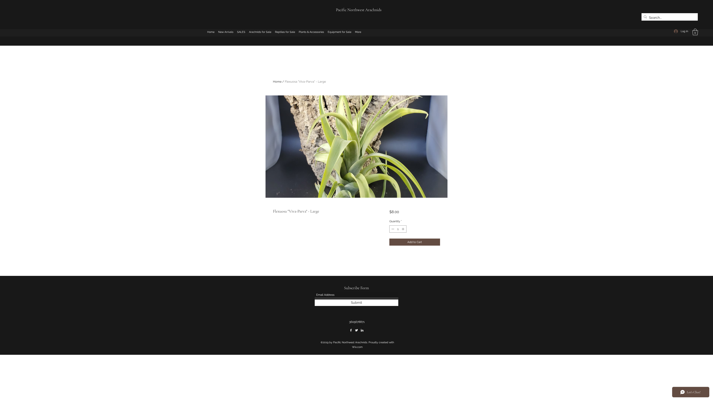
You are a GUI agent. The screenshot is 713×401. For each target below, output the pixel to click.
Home (277, 81)
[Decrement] (392, 229)
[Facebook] (351, 330)
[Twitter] (356, 330)
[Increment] (403, 229)
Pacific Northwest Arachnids (358, 9)
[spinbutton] (398, 229)
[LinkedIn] (362, 330)
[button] (695, 32)
